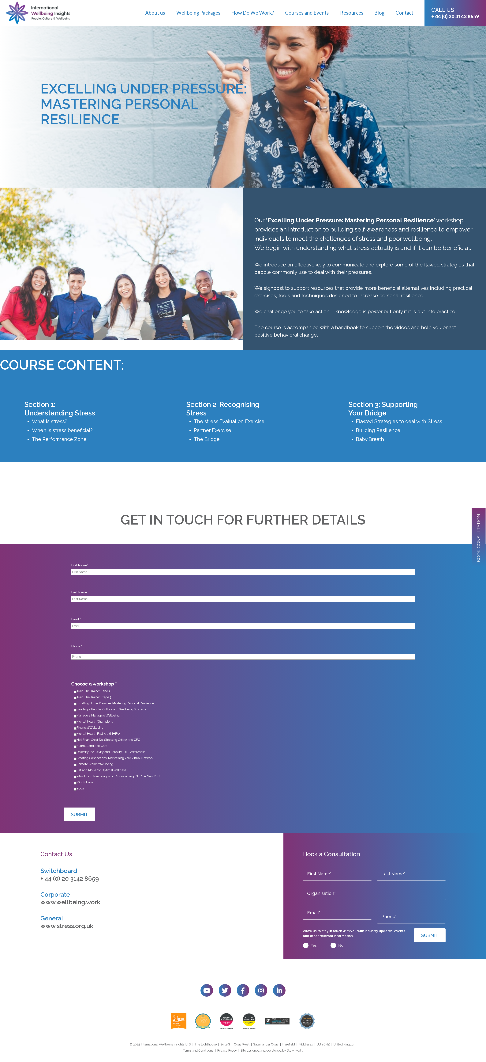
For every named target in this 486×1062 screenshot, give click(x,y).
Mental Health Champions (95, 721)
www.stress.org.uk (66, 926)
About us (155, 13)
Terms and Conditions (198, 1050)
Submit (79, 814)
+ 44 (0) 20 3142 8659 (455, 16)
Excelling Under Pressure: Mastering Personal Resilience (115, 703)
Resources (351, 13)
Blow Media (295, 1050)
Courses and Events (307, 13)
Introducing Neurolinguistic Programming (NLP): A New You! (118, 776)
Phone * (76, 646)
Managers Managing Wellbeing (98, 715)
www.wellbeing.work (70, 902)
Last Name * (79, 592)
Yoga (80, 788)
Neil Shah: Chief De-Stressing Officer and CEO (108, 740)
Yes (314, 945)
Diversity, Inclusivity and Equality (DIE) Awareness (111, 752)
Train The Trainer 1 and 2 (93, 691)
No (340, 945)
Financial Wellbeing (90, 727)
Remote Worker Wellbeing (95, 764)
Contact (404, 13)
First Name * (79, 565)
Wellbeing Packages (198, 13)
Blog (379, 13)
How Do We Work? (252, 13)
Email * (76, 619)
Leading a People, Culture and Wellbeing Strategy (111, 709)
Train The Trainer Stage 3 (94, 697)
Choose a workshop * (94, 684)
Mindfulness (85, 782)
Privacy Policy (227, 1050)
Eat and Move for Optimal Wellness (101, 770)
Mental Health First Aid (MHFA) (98, 733)
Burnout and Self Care (92, 746)
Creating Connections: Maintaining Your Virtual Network (115, 758)
